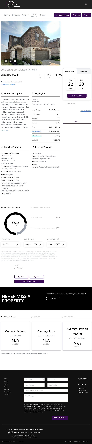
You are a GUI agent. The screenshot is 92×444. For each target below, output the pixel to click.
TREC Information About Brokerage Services (24, 437)
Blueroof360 (12, 441)
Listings (6, 381)
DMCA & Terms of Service (81, 441)
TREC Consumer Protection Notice (24, 435)
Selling (5, 386)
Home (5, 378)
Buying (5, 384)
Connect (6, 394)
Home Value (7, 391)
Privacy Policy (39, 411)
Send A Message (60, 417)
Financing (6, 389)
